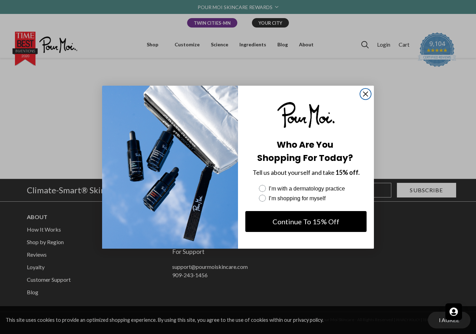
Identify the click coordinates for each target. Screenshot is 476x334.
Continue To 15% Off (305, 221)
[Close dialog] (365, 94)
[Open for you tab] (453, 311)
